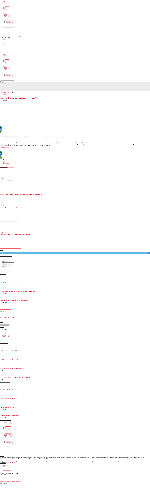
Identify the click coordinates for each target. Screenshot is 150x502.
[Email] (75, 130)
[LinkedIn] (75, 126)
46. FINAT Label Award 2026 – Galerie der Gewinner (12, 350)
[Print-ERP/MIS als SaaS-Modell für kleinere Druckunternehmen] (6, 231)
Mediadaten (5, 39)
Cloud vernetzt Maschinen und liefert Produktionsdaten (13, 498)
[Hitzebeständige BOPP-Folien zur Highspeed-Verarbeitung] (3, 298)
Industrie (6, 3)
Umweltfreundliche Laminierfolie (8, 389)
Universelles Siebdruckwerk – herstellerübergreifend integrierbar (15, 377)
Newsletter (5, 40)
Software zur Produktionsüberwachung (9, 180)
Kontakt (4, 43)
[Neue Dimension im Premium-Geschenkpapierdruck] (3, 366)
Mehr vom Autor (11, 167)
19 (3, 336)
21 (5, 336)
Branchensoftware (6, 163)
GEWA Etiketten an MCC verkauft (8, 407)
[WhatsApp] (75, 131)
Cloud (4, 162)
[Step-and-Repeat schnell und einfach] (3, 487)
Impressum (5, 467)
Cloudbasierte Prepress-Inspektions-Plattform (10, 248)
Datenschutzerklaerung (10, 264)
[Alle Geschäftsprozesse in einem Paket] (6, 217)
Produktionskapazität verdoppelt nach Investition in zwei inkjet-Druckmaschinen (18, 359)
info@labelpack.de (12, 462)
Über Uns (4, 42)
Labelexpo (6, 437)
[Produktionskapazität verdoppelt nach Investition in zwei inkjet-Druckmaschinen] (3, 357)
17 (1, 336)
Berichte (6, 10)
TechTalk (5, 430)
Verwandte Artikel (4, 167)
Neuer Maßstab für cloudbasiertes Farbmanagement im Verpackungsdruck (17, 207)
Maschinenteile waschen (5, 309)
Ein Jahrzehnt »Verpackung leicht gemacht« (10, 282)
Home (4, 1)
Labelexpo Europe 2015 (9, 26)
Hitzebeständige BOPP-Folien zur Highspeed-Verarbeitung (13, 300)
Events (4, 8)
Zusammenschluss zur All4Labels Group (9, 415)
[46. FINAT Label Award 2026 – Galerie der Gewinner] (3, 348)
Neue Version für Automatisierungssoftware (10, 481)
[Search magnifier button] (149, 253)
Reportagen (5, 7)
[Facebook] (75, 128)
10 (1, 335)
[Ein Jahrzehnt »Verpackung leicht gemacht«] (3, 280)
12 (3, 335)
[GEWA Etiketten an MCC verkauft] (3, 405)
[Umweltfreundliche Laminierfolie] (3, 387)
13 (4, 335)
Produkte (6, 57)
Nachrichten (5, 2)
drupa (4, 13)
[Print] (75, 132)
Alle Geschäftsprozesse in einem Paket (9, 221)
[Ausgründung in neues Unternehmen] (3, 396)
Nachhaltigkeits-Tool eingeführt (7, 317)
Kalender (6, 9)
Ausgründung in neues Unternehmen (8, 398)
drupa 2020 (7, 16)
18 (2, 336)
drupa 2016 (7, 17)
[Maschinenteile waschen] (3, 306)
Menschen (7, 6)
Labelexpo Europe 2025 (9, 20)
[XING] (75, 127)
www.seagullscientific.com (5, 147)
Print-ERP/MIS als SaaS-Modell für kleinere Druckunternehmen (15, 234)
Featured (5, 446)
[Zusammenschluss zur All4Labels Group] (3, 413)
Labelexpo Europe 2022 (9, 22)
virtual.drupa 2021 (8, 15)
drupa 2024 (7, 14)
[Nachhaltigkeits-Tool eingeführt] (3, 315)
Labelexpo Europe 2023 (9, 21)
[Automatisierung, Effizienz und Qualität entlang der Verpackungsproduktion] (3, 289)
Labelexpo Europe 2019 (9, 23)
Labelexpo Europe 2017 (9, 24)
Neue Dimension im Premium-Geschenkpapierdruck (12, 368)
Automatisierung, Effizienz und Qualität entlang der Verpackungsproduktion (17, 291)
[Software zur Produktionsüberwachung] (6, 177)
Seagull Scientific (6, 164)
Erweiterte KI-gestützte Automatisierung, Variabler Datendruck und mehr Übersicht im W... (21, 194)
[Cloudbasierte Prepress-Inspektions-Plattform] (6, 244)
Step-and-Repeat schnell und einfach (8, 490)
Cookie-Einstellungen (7, 470)
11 (2, 335)
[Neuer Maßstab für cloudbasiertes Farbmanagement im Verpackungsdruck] (6, 204)
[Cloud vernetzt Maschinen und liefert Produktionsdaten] (3, 496)
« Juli (1, 340)
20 (4, 336)
